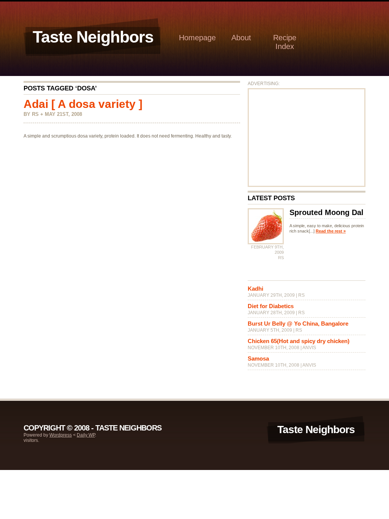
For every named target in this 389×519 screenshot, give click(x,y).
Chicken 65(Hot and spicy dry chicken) (298, 341)
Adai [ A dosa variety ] (83, 104)
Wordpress (60, 435)
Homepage (197, 37)
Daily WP (86, 435)
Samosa (258, 358)
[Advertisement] (307, 137)
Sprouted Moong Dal (326, 212)
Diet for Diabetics (271, 306)
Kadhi (255, 288)
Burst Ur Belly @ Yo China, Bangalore (298, 323)
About (241, 37)
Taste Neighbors (93, 37)
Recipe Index (284, 42)
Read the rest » (331, 231)
